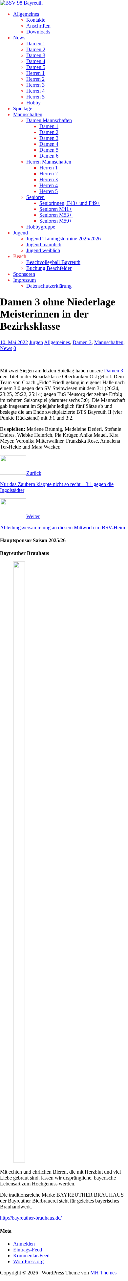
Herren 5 (35, 96)
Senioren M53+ (56, 215)
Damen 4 (35, 61)
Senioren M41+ (55, 209)
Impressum (24, 280)
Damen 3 (35, 55)
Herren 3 (35, 85)
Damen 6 (48, 156)
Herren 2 (35, 79)
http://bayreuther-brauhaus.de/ (31, 1218)
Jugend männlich (43, 244)
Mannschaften (27, 114)
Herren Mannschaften (48, 162)
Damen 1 (35, 43)
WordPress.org (28, 1261)
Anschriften (38, 26)
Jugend (20, 232)
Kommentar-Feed (31, 1255)
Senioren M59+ (55, 221)
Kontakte (35, 20)
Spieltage (22, 108)
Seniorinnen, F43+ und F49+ (69, 203)
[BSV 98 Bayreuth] (21, 3)
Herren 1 (35, 73)
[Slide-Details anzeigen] (31, 1160)
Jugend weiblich (43, 250)
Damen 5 (35, 67)
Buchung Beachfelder (49, 268)
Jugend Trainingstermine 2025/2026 (63, 238)
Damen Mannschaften (49, 120)
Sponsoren (24, 274)
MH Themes (103, 1272)
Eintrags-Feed (27, 1249)
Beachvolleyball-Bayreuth (53, 262)
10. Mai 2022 (14, 342)
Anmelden (24, 1244)
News (19, 37)
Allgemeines (26, 14)
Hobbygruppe (40, 227)
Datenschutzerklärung (49, 286)
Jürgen (36, 342)
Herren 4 (35, 91)
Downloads (38, 31)
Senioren (35, 197)
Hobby (33, 102)
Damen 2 (35, 49)
